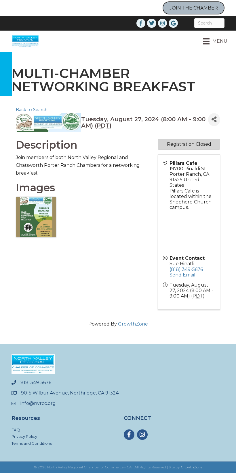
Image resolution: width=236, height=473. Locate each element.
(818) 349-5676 (186, 269)
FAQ (16, 429)
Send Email (182, 275)
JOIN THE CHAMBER (194, 8)
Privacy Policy (24, 436)
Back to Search (31, 109)
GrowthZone (133, 324)
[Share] (214, 119)
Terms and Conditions (32, 443)
